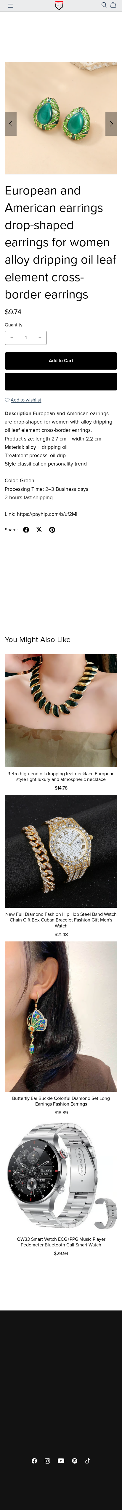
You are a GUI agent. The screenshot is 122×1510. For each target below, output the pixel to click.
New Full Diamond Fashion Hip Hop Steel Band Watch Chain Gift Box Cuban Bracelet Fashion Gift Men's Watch (61, 920)
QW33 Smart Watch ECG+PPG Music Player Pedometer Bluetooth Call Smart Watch (61, 1242)
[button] (11, 124)
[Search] (104, 5)
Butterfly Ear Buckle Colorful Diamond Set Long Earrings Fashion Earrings (61, 1101)
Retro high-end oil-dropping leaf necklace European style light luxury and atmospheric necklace (61, 776)
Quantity (14, 325)
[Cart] (116, 5)
